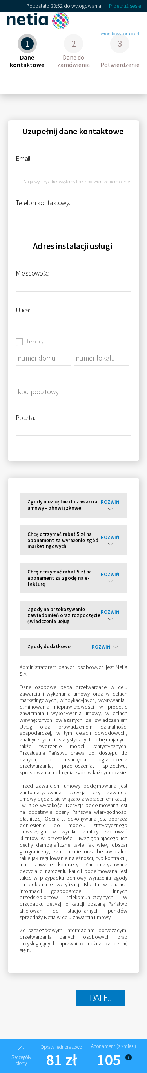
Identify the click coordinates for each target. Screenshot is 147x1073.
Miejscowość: (32, 273)
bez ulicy (35, 341)
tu (29, 950)
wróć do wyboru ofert (120, 33)
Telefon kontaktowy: (43, 202)
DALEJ (100, 997)
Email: (24, 158)
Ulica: (23, 309)
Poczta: (25, 417)
